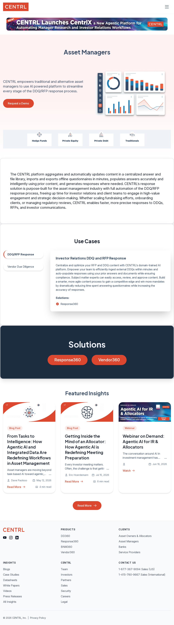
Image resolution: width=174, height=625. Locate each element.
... (50, 474)
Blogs (6, 569)
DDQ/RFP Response (20, 254)
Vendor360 (109, 359)
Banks (122, 546)
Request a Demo (18, 103)
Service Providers (129, 552)
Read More (14, 487)
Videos (7, 591)
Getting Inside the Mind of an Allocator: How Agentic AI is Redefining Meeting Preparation (85, 446)
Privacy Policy (38, 617)
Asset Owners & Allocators (135, 536)
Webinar (130, 428)
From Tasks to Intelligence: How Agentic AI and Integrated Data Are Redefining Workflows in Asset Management (29, 449)
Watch (127, 470)
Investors (66, 574)
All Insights (9, 601)
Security (66, 591)
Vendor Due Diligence (20, 266)
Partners (66, 580)
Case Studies (11, 574)
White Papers (11, 585)
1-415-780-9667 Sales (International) (142, 574)
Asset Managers (129, 541)
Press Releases (12, 596)
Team (64, 569)
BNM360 (66, 546)
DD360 (65, 536)
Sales (64, 585)
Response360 (69, 304)
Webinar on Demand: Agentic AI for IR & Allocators (143, 441)
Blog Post (14, 428)
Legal (64, 601)
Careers (65, 596)
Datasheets (10, 580)
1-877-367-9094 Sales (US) (137, 569)
